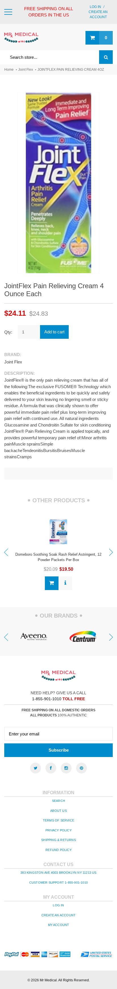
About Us (58, 810)
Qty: (8, 332)
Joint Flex (25, 70)
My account (58, 925)
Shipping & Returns (58, 840)
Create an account (58, 915)
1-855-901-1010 (46, 699)
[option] (58, 551)
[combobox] (58, 57)
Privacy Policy (58, 830)
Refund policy (58, 850)
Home (9, 70)
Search (58, 800)
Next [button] (111, 552)
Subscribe (59, 750)
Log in (95, 7)
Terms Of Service (58, 820)
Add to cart (54, 331)
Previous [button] (6, 552)
